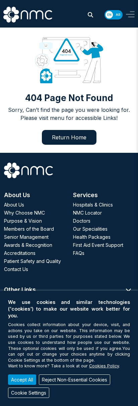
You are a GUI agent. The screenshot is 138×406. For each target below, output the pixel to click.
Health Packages (92, 237)
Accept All (22, 379)
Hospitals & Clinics (93, 205)
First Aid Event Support (98, 245)
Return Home (69, 137)
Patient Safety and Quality (32, 261)
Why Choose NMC (24, 213)
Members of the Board (29, 229)
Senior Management (26, 237)
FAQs (78, 253)
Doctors (81, 221)
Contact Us (16, 269)
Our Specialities (90, 229)
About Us (14, 205)
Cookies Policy (104, 365)
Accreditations (20, 253)
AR (118, 14)
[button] (90, 14)
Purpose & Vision (23, 221)
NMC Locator (87, 213)
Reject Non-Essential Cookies (74, 379)
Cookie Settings (28, 393)
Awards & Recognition (28, 245)
